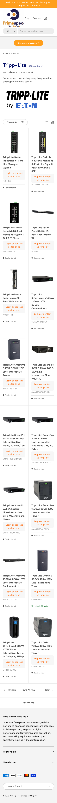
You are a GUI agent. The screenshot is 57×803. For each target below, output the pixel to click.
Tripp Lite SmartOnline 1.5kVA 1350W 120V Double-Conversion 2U (42, 301)
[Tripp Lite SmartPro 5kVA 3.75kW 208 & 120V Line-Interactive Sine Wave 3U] (42, 349)
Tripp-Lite (15, 53)
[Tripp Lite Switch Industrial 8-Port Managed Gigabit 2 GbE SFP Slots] (14, 212)
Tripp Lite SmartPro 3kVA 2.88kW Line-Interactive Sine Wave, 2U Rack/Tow (14, 440)
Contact (37, 18)
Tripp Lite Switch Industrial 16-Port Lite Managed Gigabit (13, 162)
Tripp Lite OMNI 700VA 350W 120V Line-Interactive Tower (41, 648)
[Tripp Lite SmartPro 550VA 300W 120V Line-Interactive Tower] (14, 349)
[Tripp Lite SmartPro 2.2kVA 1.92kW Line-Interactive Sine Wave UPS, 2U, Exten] (42, 420)
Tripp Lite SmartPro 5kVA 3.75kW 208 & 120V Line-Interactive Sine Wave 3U (42, 371)
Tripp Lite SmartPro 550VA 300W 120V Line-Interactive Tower (14, 370)
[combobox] (28, 31)
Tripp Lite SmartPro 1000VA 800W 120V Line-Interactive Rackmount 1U (14, 581)
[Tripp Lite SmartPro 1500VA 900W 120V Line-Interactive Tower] (42, 490)
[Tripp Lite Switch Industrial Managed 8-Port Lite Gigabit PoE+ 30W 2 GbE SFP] (42, 142)
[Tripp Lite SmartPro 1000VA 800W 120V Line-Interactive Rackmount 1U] (14, 560)
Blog (27, 18)
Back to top (28, 702)
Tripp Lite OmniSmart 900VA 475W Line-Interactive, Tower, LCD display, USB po (14, 649)
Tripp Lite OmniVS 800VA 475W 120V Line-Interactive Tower (41, 581)
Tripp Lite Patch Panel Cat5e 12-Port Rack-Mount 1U (41, 233)
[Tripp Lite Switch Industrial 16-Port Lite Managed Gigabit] (14, 142)
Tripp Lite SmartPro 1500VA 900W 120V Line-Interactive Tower (42, 510)
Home (5, 53)
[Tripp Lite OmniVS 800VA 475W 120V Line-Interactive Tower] (42, 560)
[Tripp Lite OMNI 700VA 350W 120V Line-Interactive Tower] (42, 627)
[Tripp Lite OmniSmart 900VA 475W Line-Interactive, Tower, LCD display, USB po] (14, 627)
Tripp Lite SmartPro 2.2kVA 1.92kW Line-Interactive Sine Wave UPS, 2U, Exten (42, 442)
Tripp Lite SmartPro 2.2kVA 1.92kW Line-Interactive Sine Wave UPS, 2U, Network (14, 512)
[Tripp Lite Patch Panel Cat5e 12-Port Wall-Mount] (14, 279)
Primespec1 (14, 796)
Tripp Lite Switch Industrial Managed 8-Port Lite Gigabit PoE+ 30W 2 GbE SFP (42, 164)
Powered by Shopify (28, 796)
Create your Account (28, 43)
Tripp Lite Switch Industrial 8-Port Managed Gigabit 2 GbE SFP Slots (13, 233)
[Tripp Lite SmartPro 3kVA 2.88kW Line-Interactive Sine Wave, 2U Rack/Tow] (14, 420)
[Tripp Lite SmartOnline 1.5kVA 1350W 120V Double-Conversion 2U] (42, 279)
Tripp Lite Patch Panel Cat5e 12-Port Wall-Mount (12, 298)
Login (8, 173)
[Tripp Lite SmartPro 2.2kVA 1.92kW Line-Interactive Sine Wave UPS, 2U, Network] (14, 490)
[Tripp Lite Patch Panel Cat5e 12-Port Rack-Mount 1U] (42, 212)
